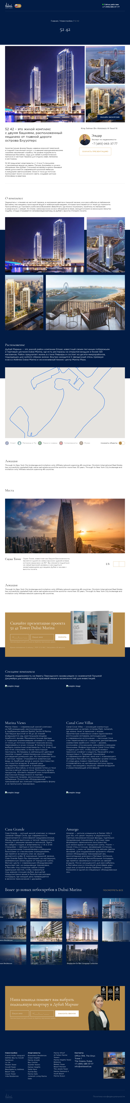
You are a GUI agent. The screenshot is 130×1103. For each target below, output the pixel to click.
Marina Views (15, 723)
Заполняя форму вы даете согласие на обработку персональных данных (32, 642)
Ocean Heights (34, 1058)
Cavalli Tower (10, 1067)
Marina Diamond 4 (61, 1071)
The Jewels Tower (61, 1069)
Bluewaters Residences (37, 1055)
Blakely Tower (59, 1064)
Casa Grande (14, 829)
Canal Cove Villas (79, 723)
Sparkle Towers (34, 1065)
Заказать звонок (67, 1014)
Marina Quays (59, 1076)
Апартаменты (34, 1053)
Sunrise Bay (32, 1072)
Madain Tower (10, 1065)
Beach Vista (10, 1072)
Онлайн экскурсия (109, 117)
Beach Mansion (60, 1067)
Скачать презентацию (95, 151)
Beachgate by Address (14, 1069)
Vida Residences (12, 1076)
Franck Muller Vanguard (15, 1055)
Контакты (79, 1053)
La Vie (7, 1062)
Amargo (72, 829)
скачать (62, 637)
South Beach (59, 1074)
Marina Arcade (34, 1060)
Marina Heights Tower (62, 1060)
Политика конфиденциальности (109, 1097)
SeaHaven (9, 1060)
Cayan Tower (10, 1074)
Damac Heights (34, 1067)
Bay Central (32, 1062)
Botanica (57, 1062)
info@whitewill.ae (83, 1067)
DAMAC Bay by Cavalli (14, 1058)
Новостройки (11, 1053)
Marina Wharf (59, 1053)
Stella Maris (32, 1069)
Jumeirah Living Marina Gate (37, 1077)
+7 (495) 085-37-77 (84, 1064)
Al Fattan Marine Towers (60, 1056)
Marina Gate (33, 1074)
